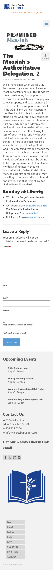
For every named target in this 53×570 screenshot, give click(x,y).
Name (5, 285)
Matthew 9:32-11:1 (36, 205)
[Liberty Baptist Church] (26, 7)
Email (5, 298)
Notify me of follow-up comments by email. (18, 325)
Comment (7, 246)
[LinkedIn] (19, 457)
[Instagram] (15, 457)
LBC (8, 79)
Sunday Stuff (25, 79)
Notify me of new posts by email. (14, 333)
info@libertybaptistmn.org (21, 432)
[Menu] (46, 23)
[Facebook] (5, 457)
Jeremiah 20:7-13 (35, 217)
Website (6, 310)
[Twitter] (10, 457)
